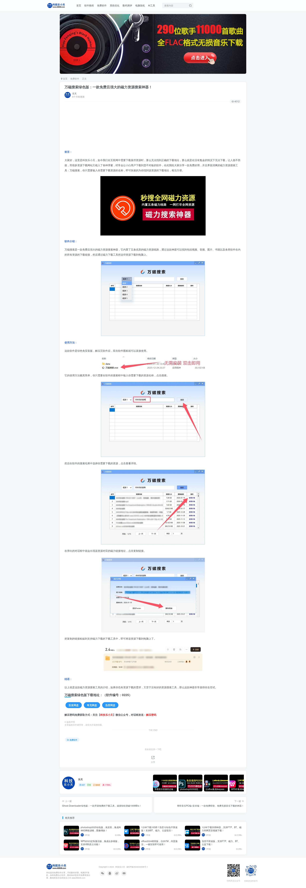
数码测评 (127, 5)
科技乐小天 (120, 866)
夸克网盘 (92, 705)
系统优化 (114, 5)
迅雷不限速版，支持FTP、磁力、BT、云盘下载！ (221, 842)
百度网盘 (74, 705)
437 (83, 784)
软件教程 (89, 5)
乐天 (74, 93)
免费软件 (102, 5)
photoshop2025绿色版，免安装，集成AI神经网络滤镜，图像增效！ (101, 829)
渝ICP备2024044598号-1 (137, 866)
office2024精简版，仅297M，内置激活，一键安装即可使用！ (159, 842)
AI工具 (151, 5)
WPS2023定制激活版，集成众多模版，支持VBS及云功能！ (100, 842)
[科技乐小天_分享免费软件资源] (56, 866)
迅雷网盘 (110, 705)
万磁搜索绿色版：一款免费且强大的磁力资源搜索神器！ (108, 86)
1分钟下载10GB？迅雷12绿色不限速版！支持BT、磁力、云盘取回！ (159, 829)
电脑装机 (140, 5)
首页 (78, 5)
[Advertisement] (153, 127)
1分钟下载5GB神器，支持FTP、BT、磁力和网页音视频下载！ (221, 829)
